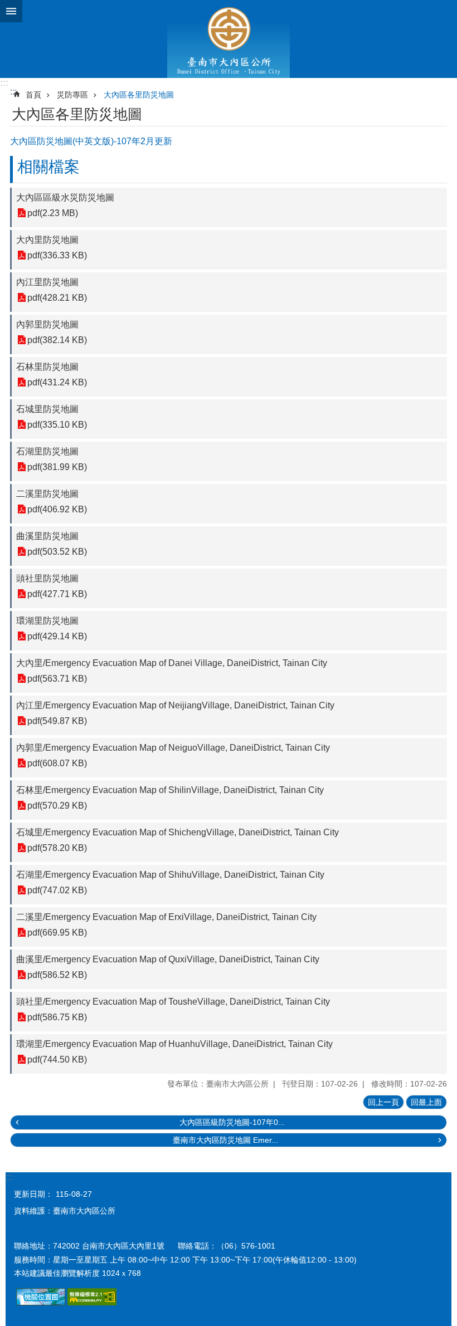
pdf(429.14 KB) (57, 636)
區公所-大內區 (228, 39)
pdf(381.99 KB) (57, 467)
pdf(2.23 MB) (52, 213)
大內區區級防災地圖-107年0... (232, 1122)
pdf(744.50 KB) (57, 1059)
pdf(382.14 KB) (57, 340)
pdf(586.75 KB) (57, 1017)
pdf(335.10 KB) (57, 424)
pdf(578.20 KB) (57, 848)
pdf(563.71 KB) (57, 678)
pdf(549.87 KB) (57, 721)
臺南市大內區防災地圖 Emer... (225, 1140)
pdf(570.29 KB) (57, 805)
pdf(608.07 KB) (57, 763)
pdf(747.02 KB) (57, 890)
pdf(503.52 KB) (57, 551)
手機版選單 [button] (11, 11)
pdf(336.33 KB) (57, 255)
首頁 (33, 94)
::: (4, 82)
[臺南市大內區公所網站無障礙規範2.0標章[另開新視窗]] (40, 1302)
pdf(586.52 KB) (57, 975)
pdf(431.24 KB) (57, 382)
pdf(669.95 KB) (57, 932)
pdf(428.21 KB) (57, 297)
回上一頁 (383, 1102)
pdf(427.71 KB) (57, 594)
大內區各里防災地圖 (139, 94)
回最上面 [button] (426, 1102)
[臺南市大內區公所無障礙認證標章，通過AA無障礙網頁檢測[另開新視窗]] (91, 1302)
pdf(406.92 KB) (57, 509)
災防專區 (72, 94)
